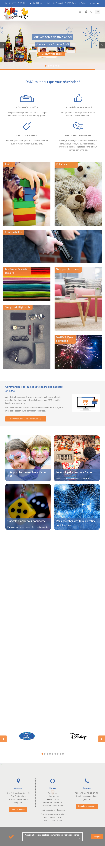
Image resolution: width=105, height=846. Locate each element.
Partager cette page (89, 3)
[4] (50, 754)
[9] (63, 754)
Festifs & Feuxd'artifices (64, 339)
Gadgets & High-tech (17, 307)
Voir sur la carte (18, 809)
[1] (42, 754)
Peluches (61, 164)
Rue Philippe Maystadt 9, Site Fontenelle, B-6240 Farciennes (56, 3)
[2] (45, 754)
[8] (60, 754)
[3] (47, 754)
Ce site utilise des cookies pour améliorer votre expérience (52, 835)
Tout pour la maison (67, 269)
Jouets (9, 164)
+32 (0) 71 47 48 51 (16, 3)
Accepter (97, 837)
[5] (52, 754)
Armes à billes (13, 232)
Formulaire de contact (86, 806)
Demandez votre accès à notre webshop (25, 419)
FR (98, 12)
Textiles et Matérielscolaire (16, 271)
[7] (58, 754)
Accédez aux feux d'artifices (51, 59)
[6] (55, 754)
